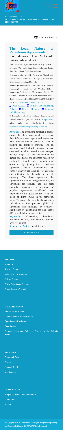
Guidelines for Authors (14, 311)
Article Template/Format (15, 289)
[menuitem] (47, 6)
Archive (8, 362)
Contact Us (10, 399)
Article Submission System (17, 284)
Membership (10, 372)
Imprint (8, 404)
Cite (24, 109)
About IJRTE (10, 264)
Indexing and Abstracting (16, 274)
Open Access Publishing (15, 321)
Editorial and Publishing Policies (19, 316)
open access (49, 119)
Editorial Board (11, 367)
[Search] (47, 6)
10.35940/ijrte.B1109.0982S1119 (29, 102)
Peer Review (10, 326)
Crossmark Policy (12, 357)
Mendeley (35, 109)
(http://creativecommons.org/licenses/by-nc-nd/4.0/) (28, 127)
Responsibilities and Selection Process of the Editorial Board (31, 333)
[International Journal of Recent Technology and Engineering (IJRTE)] (26, 6)
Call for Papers (11, 279)
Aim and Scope (11, 269)
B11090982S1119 (13, 16)
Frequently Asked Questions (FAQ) (20, 394)
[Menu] (54, 6)
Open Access (18, 105)
